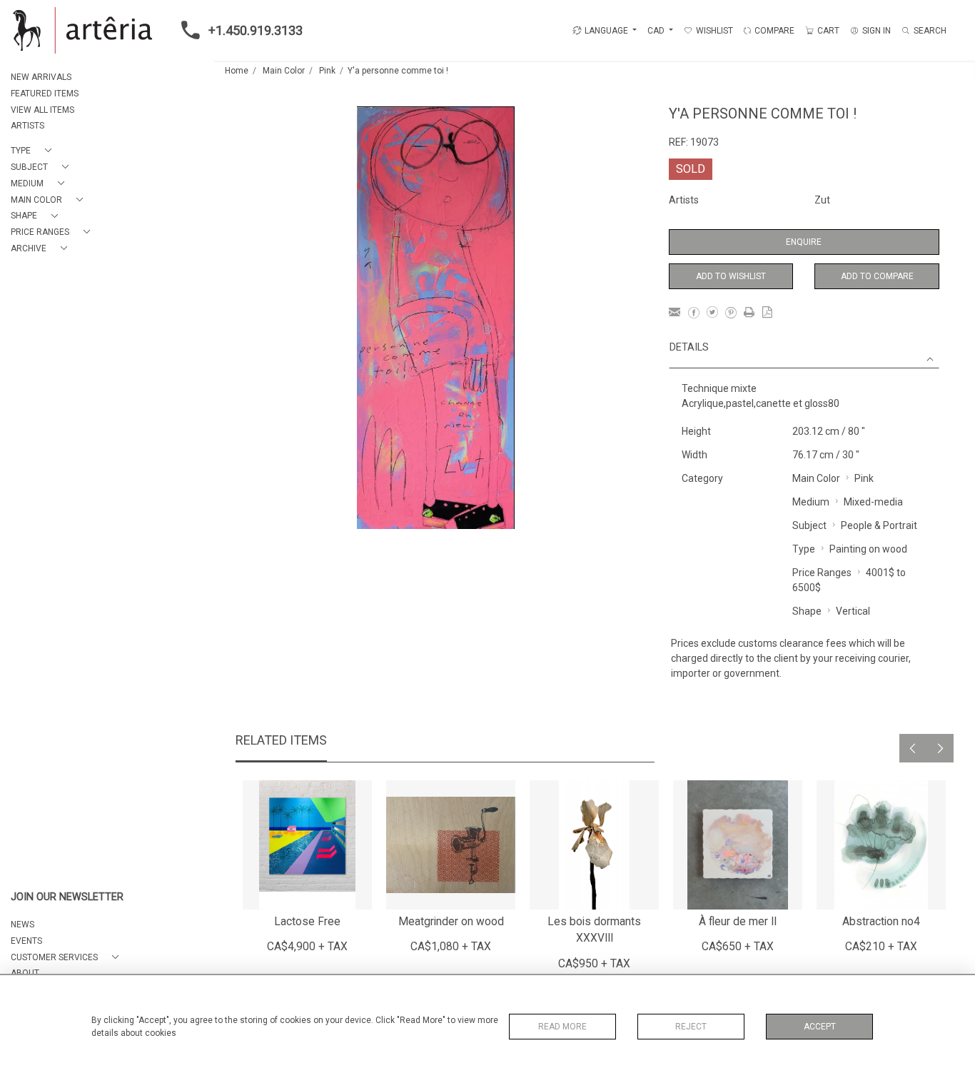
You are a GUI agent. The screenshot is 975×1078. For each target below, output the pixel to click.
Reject (691, 1027)
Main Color (284, 71)
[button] (34, 151)
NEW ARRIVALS (41, 77)
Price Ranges (822, 572)
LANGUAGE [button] (606, 31)
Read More (562, 1027)
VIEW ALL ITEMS (42, 110)
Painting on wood (868, 549)
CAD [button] (657, 31)
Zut (822, 200)
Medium (810, 502)
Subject (809, 525)
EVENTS (26, 941)
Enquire (804, 242)
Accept (820, 1027)
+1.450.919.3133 (255, 30)
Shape (807, 611)
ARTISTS (27, 126)
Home (236, 71)
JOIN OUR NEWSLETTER (67, 897)
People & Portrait (879, 525)
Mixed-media (873, 502)
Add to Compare (877, 276)
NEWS (22, 925)
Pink (327, 71)
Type (803, 549)
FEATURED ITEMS (45, 94)
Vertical (853, 611)
